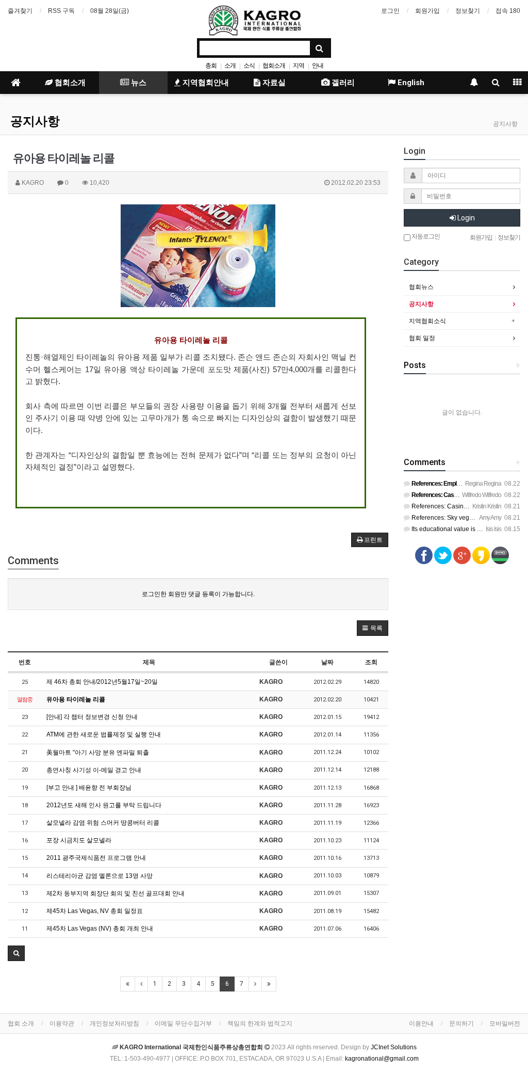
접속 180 (508, 10)
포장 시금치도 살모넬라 (78, 840)
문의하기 (461, 1023)
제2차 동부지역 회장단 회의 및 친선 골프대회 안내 (115, 893)
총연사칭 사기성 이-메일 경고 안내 (93, 770)
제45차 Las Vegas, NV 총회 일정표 (94, 911)
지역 (298, 65)
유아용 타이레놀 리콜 (75, 699)
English (409, 82)
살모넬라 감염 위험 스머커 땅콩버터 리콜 (102, 822)
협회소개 (273, 65)
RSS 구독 (61, 10)
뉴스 (137, 82)
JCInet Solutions (394, 1047)
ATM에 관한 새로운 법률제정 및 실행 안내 (103, 734)
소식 (249, 65)
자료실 (273, 82)
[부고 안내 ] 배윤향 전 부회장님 (88, 787)
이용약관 (62, 1023)
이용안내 (421, 1023)
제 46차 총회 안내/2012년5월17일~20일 (102, 681)
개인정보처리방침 (114, 1023)
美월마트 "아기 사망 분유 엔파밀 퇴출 (97, 752)
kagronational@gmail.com (382, 1058)
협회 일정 (422, 338)
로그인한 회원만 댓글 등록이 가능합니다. (198, 594)
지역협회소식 (427, 321)
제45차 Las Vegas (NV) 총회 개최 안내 (99, 928)
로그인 (390, 10)
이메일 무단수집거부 (183, 1023)
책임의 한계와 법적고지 (259, 1023)
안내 (317, 65)
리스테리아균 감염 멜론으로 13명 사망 (99, 875)
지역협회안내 (204, 82)
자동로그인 (425, 235)
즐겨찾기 (20, 10)
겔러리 (342, 82)
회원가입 (427, 10)
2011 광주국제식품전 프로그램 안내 (96, 857)
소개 (230, 65)
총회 (211, 65)
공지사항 (35, 121)
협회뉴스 (421, 287)
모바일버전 (504, 1023)
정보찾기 (467, 10)
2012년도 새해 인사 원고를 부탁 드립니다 (103, 805)
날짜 (327, 662)
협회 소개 (21, 1023)
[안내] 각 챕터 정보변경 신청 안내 (92, 717)
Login (465, 218)
